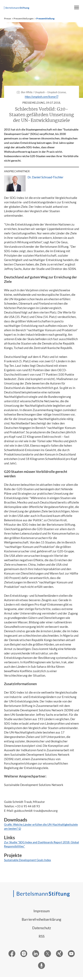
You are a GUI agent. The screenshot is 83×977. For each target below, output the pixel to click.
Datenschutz (41, 928)
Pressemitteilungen (23, 18)
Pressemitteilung (45, 18)
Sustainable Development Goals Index (27, 860)
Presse (7, 18)
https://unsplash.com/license (40, 96)
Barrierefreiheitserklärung (41, 919)
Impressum (41, 911)
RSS (42, 936)
